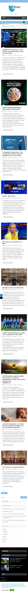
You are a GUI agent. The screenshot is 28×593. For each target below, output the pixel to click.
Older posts (5, 493)
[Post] (1, 298)
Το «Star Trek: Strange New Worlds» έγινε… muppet (13, 513)
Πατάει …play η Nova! (8, 196)
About (4, 577)
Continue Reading (8, 74)
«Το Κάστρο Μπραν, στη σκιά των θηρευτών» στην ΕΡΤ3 (14, 509)
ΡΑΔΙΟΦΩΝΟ (5, 534)
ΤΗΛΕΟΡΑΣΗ (5, 531)
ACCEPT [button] (11, 590)
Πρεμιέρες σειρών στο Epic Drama (13, 287)
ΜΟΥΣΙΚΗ (4, 536)
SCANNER (5, 529)
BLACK (4, 541)
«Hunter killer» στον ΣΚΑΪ (8, 511)
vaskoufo (11, 55)
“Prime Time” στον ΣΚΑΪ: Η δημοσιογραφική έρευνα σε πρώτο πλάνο (14, 521)
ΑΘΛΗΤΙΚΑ (5, 539)
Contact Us (5, 579)
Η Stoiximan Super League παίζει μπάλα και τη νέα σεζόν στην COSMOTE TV (14, 517)
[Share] (1, 295)
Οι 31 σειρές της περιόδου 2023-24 (13, 467)
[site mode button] (23, 22)
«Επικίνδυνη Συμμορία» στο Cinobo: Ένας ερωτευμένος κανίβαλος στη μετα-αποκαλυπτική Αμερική (13, 425)
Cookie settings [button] (5, 590)
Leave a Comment (18, 55)
